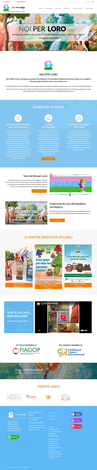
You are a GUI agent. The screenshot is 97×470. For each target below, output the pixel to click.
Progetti (67, 8)
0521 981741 (7, 1)
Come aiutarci (77, 8)
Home (41, 8)
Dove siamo (89, 8)
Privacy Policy (52, 413)
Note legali (51, 419)
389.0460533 (14, 424)
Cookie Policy (52, 416)
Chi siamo (49, 8)
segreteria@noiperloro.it (15, 428)
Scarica (84, 370)
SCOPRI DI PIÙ (42, 46)
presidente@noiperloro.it (15, 430)
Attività (58, 8)
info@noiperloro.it (21, 1)
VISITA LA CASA (49, 158)
